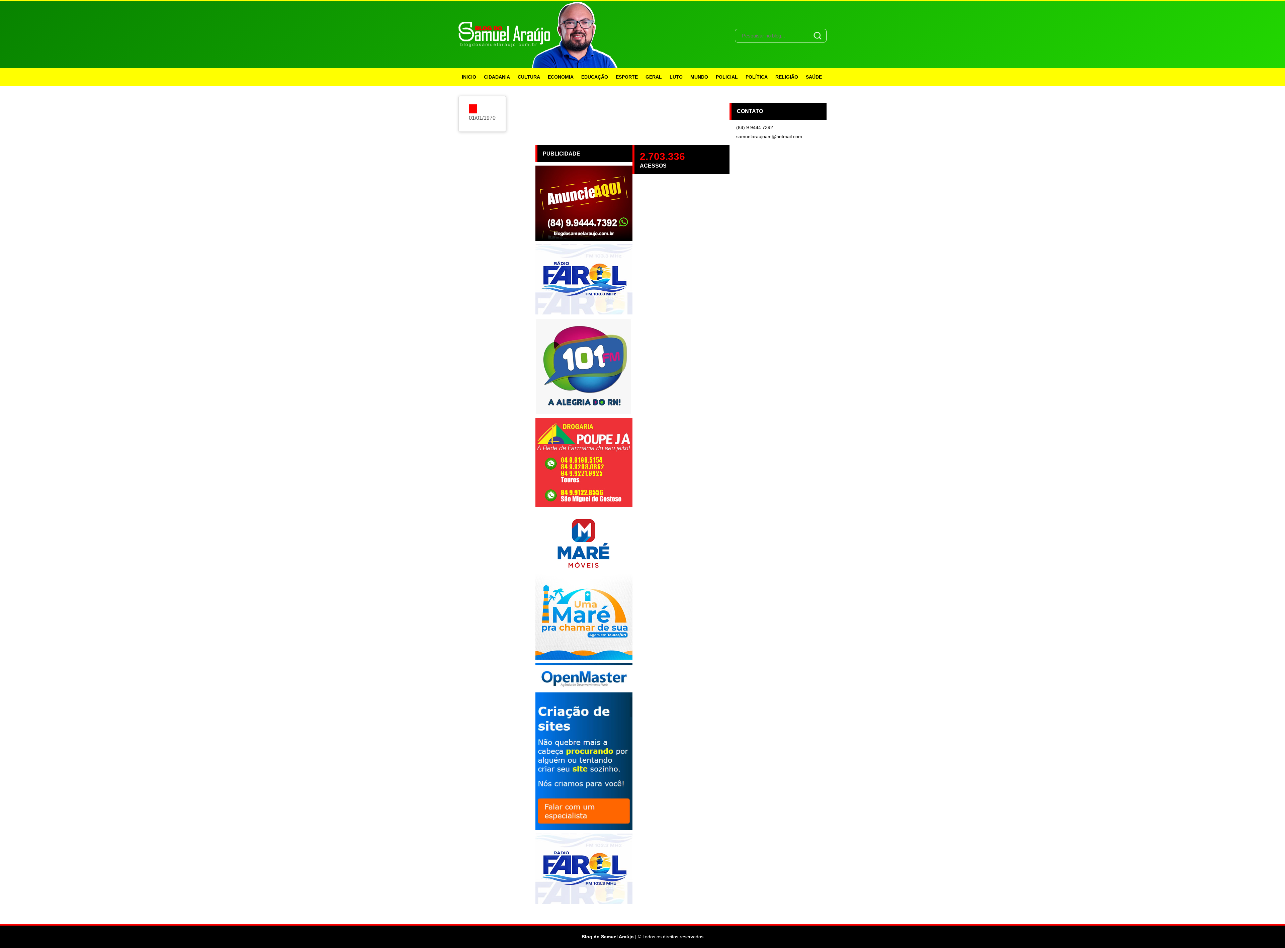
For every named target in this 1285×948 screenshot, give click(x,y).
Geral (654, 77)
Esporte (627, 77)
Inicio (469, 77)
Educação (594, 77)
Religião (786, 77)
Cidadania (497, 77)
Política (757, 77)
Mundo (699, 77)
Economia (561, 77)
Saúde (814, 77)
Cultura (529, 77)
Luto (676, 77)
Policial (727, 77)
